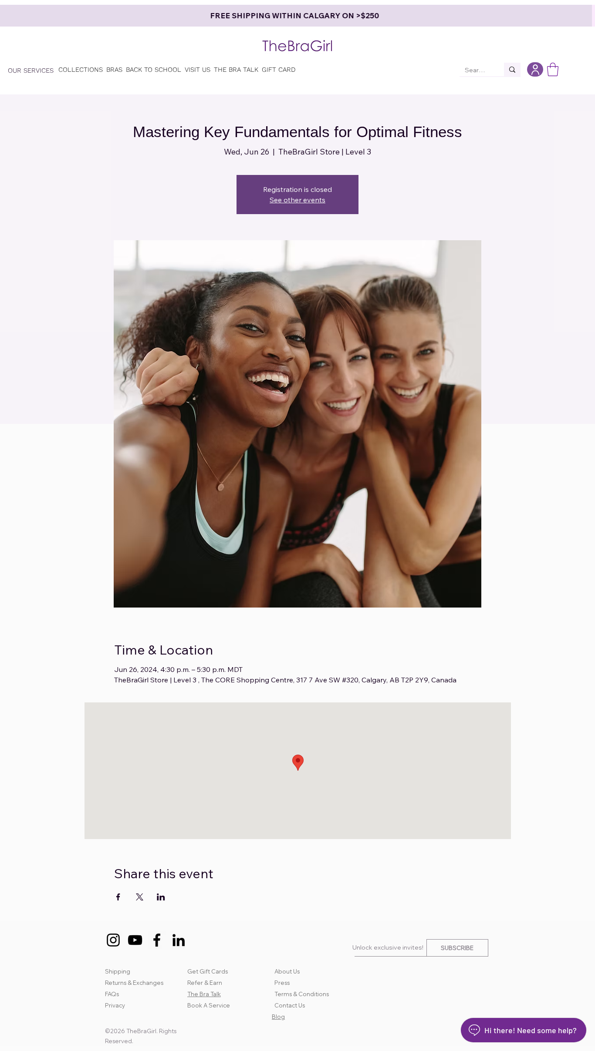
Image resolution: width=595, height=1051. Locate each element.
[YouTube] (135, 940)
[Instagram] (113, 940)
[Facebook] (157, 940)
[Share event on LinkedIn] (161, 896)
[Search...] (512, 69)
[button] (552, 69)
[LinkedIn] (178, 940)
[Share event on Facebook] (118, 896)
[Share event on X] (139, 896)
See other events (297, 199)
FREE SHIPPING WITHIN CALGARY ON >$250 (297, 15)
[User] (535, 69)
